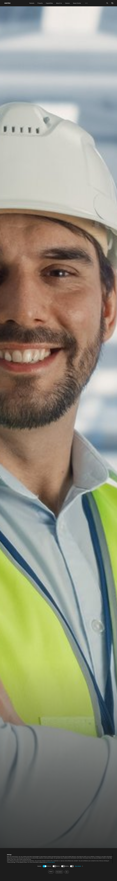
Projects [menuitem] (40, 3)
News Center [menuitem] (77, 3)
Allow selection (59, 871)
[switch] (54, 866)
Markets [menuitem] (31, 3)
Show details (78, 866)
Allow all (50, 871)
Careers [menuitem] (67, 3)
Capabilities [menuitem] (49, 3)
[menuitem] (7, 3)
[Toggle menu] (107, 3)
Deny (67, 871)
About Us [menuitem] (59, 3)
